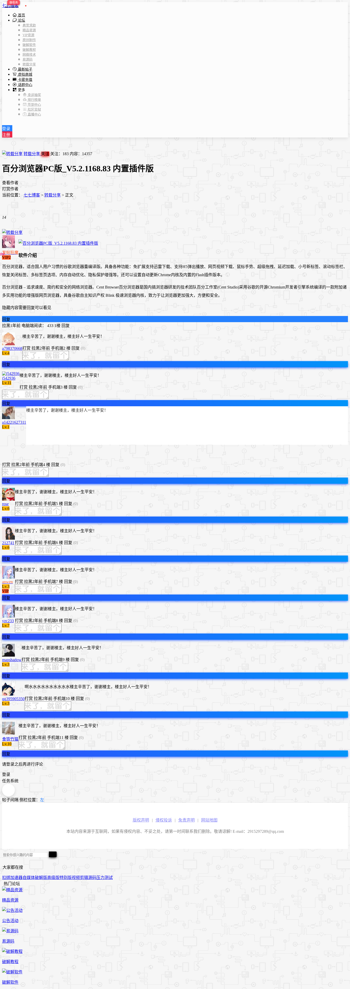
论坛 (21, 20)
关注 (45, 154)
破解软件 (29, 45)
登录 (6, 128)
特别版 (65, 877)
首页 (21, 15)
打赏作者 (10, 189)
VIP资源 (28, 35)
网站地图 (209, 820)
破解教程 (29, 50)
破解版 (41, 877)
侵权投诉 (164, 820)
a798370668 (12, 348)
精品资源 (29, 30)
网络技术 (29, 54)
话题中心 (24, 85)
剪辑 (84, 877)
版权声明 (141, 820)
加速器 (16, 877)
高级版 (53, 877)
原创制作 (29, 40)
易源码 (28, 59)
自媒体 (29, 877)
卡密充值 (24, 80)
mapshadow (12, 660)
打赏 (26, 348)
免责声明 (186, 820)
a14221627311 (14, 422)
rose (5, 504)
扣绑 (6, 877)
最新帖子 (24, 69)
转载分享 (29, 64)
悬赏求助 (29, 25)
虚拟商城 (24, 74)
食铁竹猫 (10, 739)
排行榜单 (34, 100)
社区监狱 (34, 109)
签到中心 (34, 104)
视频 (76, 877)
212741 (8, 543)
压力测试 (104, 877)
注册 (6, 135)
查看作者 (10, 183)
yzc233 (8, 621)
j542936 (8, 378)
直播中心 (34, 114)
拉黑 (6, 325)
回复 (6, 319)
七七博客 (10, 5)
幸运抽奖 (34, 95)
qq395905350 (13, 699)
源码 (92, 877)
